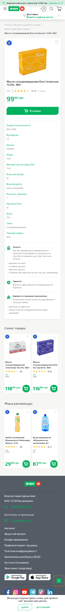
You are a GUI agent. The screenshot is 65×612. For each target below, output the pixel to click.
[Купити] (26, 388)
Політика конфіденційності (20, 551)
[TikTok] (41, 592)
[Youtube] (24, 592)
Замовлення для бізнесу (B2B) (22, 556)
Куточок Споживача (16, 562)
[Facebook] (7, 592)
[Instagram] (16, 592)
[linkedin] (50, 592)
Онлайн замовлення (16, 539)
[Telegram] (33, 592)
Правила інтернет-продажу (20, 545)
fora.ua (8, 24)
